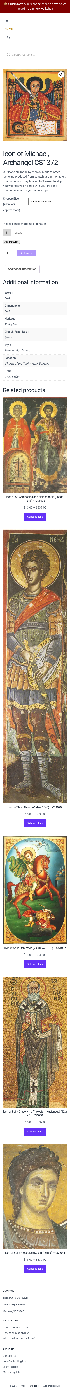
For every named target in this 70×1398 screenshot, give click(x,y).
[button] (61, 74)
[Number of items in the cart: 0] (8, 37)
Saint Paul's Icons (30, 1386)
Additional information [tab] (22, 269)
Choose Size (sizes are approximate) (11, 204)
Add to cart (26, 253)
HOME (9, 28)
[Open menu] (7, 21)
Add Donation (11, 242)
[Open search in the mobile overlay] (35, 54)
